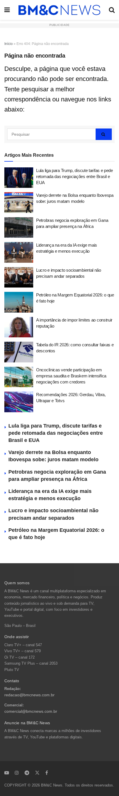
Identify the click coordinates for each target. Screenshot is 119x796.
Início (8, 44)
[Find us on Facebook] (46, 772)
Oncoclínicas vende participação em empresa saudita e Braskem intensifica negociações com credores (71, 375)
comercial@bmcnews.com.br (30, 711)
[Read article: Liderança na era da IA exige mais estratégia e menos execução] (18, 252)
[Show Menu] (7, 10)
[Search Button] (112, 10)
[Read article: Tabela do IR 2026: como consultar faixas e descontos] (18, 352)
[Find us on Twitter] (37, 772)
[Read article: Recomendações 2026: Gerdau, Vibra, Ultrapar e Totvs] (18, 402)
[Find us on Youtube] (6, 772)
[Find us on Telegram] (27, 772)
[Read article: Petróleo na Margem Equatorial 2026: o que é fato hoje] (18, 302)
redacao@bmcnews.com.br (29, 695)
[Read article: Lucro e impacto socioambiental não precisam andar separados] (18, 277)
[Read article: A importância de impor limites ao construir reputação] (18, 327)
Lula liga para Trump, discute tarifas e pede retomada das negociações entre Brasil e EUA (74, 176)
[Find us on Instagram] (17, 772)
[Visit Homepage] (59, 10)
